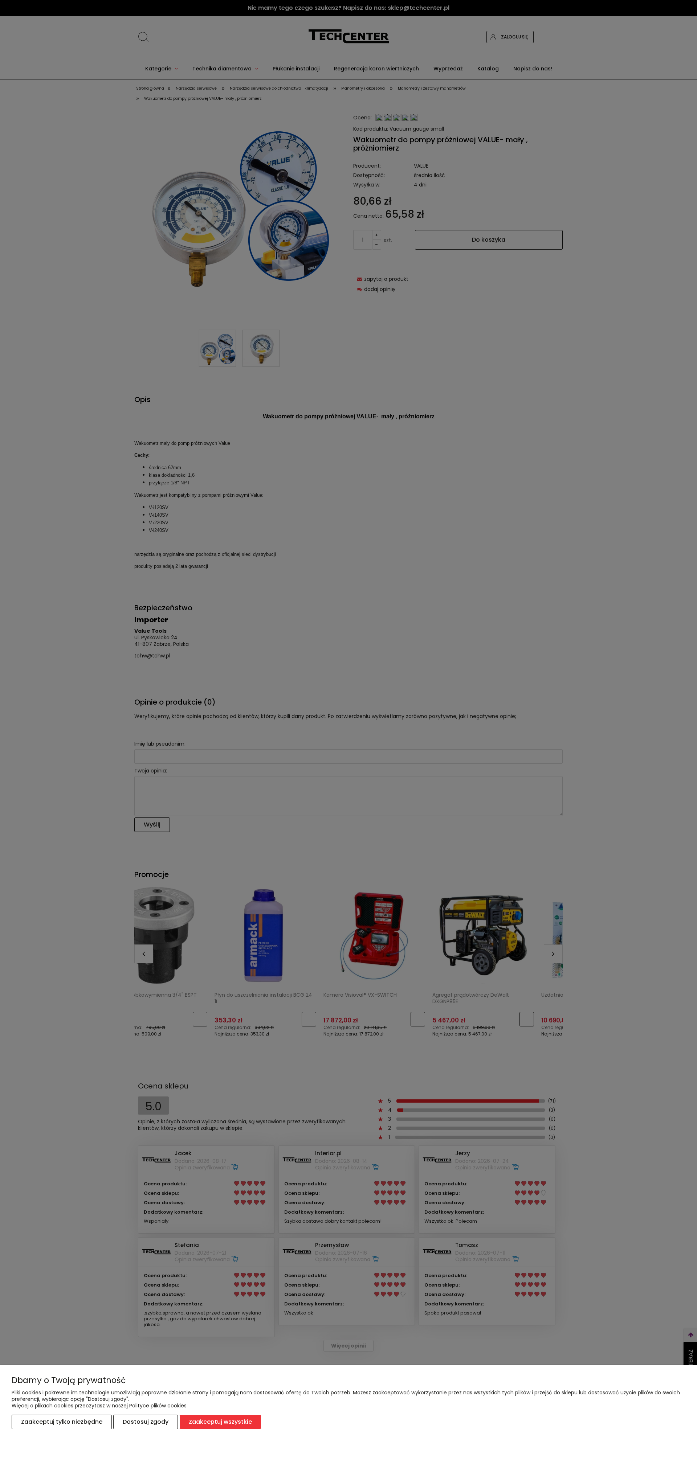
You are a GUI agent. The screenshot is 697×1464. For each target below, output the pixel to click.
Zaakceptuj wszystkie (220, 1422)
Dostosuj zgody (145, 1422)
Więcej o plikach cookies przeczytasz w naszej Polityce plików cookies (99, 1405)
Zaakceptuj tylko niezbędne (61, 1422)
